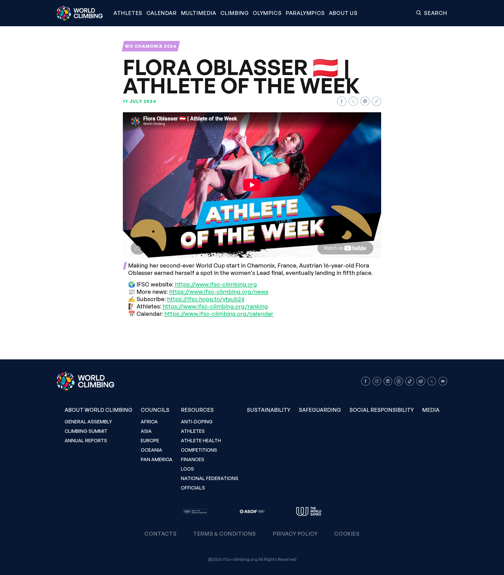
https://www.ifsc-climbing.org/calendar (218, 313)
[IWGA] (308, 511)
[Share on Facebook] (341, 101)
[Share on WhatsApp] (365, 101)
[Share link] (376, 101)
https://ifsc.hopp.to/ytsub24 (205, 298)
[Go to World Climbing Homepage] (83, 13)
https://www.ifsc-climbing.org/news (218, 291)
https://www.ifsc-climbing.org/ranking (215, 306)
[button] (198, 13)
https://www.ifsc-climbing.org (216, 284)
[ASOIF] (252, 511)
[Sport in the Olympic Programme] (195, 511)
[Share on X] (353, 101)
